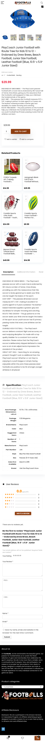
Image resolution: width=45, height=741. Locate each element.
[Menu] (2, 3)
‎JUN (20, 450)
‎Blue (21, 429)
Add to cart (21, 131)
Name (5, 613)
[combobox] (22, 686)
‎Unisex (21, 433)
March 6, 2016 (24, 462)
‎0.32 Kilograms (24, 418)
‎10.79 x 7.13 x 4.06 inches (28, 410)
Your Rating (7, 556)
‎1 (19, 439)
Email (5, 621)
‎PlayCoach (23, 425)
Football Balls (11, 75)
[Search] (41, 3)
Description (8, 272)
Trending (18, 75)
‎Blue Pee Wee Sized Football (29, 454)
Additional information (26, 272)
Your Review (8, 561)
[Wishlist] (22, 738)
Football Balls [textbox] (22, 687)
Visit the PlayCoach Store (29, 468)
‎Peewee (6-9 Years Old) (28, 458)
